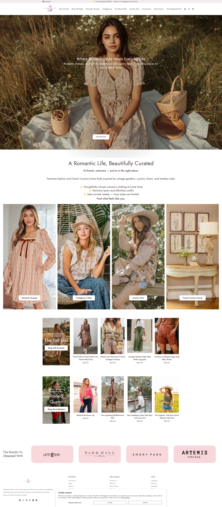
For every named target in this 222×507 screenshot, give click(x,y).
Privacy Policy (125, 497)
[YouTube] (36, 500)
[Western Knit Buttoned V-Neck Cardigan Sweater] (112, 336)
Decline (145, 502)
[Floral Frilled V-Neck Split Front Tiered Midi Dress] (85, 336)
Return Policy (114, 486)
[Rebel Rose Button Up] (85, 394)
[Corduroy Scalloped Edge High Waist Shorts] (166, 336)
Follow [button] (153, 477)
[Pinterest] (26, 500)
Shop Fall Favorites (56, 348)
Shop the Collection (56, 409)
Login (70, 483)
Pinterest (154, 483)
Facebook (154, 481)
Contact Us (113, 481)
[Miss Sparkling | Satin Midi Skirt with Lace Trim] (139, 394)
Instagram (47, 1)
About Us (113, 483)
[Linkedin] (33, 500)
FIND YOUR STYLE (101, 137)
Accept (110, 502)
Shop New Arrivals (120, 137)
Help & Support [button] (115, 477)
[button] (77, 9)
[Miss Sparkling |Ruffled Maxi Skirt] (112, 394)
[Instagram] (30, 500)
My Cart (70, 486)
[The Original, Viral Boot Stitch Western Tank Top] (166, 394)
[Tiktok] (23, 500)
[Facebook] (20, 500)
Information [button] (72, 477)
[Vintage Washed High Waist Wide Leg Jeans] (139, 336)
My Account (72, 481)
